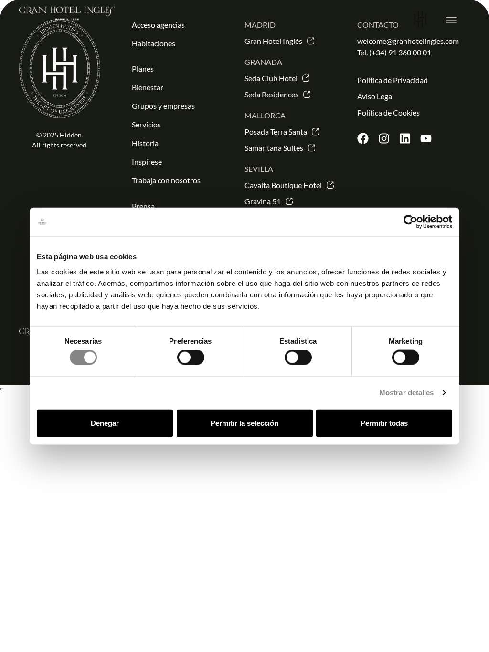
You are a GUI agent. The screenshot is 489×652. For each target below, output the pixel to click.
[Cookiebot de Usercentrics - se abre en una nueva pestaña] (410, 222)
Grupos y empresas (163, 105)
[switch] (190, 357)
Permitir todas (384, 423)
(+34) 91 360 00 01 (400, 52)
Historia (145, 142)
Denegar (105, 423)
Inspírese (147, 161)
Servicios (146, 124)
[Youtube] (426, 138)
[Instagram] (384, 138)
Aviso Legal (375, 96)
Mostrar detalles (406, 393)
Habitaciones (153, 43)
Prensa (143, 205)
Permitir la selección (244, 423)
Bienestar (147, 87)
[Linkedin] (405, 138)
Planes (143, 68)
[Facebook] (363, 138)
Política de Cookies (388, 112)
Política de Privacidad (392, 79)
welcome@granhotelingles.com (408, 40)
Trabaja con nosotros (166, 180)
